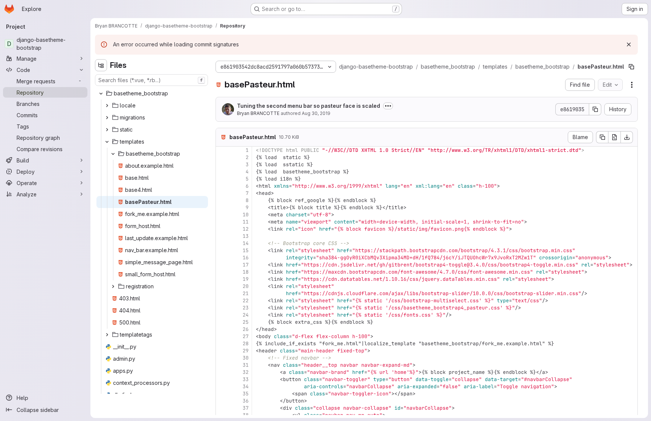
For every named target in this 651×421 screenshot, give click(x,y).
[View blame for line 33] (222, 379)
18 (246, 272)
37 (246, 408)
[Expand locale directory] (107, 105)
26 (246, 329)
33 (246, 379)
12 (246, 229)
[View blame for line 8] (222, 200)
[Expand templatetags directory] (107, 334)
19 (246, 279)
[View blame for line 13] (222, 236)
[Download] (627, 137)
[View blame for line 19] (222, 279)
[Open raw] (614, 137)
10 (246, 214)
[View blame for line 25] (222, 322)
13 (246, 236)
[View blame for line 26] (222, 329)
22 (246, 300)
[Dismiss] (628, 44)
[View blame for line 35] (222, 393)
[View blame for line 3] (222, 164)
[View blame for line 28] (222, 343)
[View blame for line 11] (222, 221)
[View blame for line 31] (222, 365)
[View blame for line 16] (222, 257)
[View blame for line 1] (222, 150)
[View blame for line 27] (222, 336)
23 (246, 308)
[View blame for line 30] (222, 357)
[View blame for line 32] (222, 372)
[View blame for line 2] (222, 157)
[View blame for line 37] (222, 408)
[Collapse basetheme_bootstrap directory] (100, 93)
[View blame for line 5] (222, 178)
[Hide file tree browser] (101, 65)
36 (246, 401)
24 (246, 315)
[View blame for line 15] (222, 250)
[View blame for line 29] (222, 350)
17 (246, 265)
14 (246, 243)
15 (246, 250)
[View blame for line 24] (222, 314)
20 (246, 286)
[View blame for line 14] (222, 243)
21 (246, 293)
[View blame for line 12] (222, 229)
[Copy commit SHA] (595, 109)
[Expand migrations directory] (107, 117)
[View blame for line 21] (222, 293)
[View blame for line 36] (222, 400)
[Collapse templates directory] (107, 141)
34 (246, 386)
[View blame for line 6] (222, 186)
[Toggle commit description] (388, 106)
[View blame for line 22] (222, 300)
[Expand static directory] (107, 129)
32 (246, 372)
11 (246, 222)
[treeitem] (152, 93)
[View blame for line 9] (222, 207)
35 (246, 393)
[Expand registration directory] (113, 286)
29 (246, 351)
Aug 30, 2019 (316, 113)
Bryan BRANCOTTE (258, 113)
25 (246, 322)
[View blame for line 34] (222, 386)
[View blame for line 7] (222, 193)
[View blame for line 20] (222, 286)
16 (246, 257)
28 (246, 343)
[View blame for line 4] (222, 171)
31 (246, 365)
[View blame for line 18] (222, 272)
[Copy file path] (631, 67)
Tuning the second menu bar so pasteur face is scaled (308, 106)
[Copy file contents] (602, 137)
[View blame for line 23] (222, 307)
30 (246, 358)
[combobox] (151, 80)
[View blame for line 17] (222, 264)
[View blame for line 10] (222, 214)
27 (246, 336)
